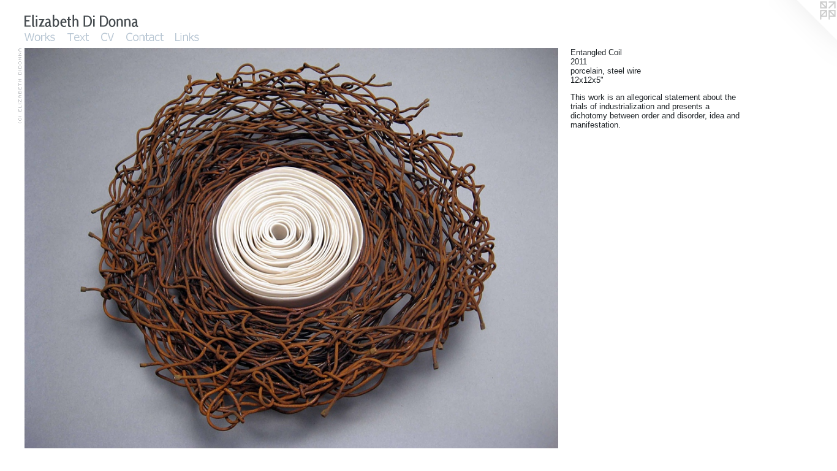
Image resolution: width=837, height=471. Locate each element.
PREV (33, 349)
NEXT (57, 349)
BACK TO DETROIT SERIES (68, 357)
